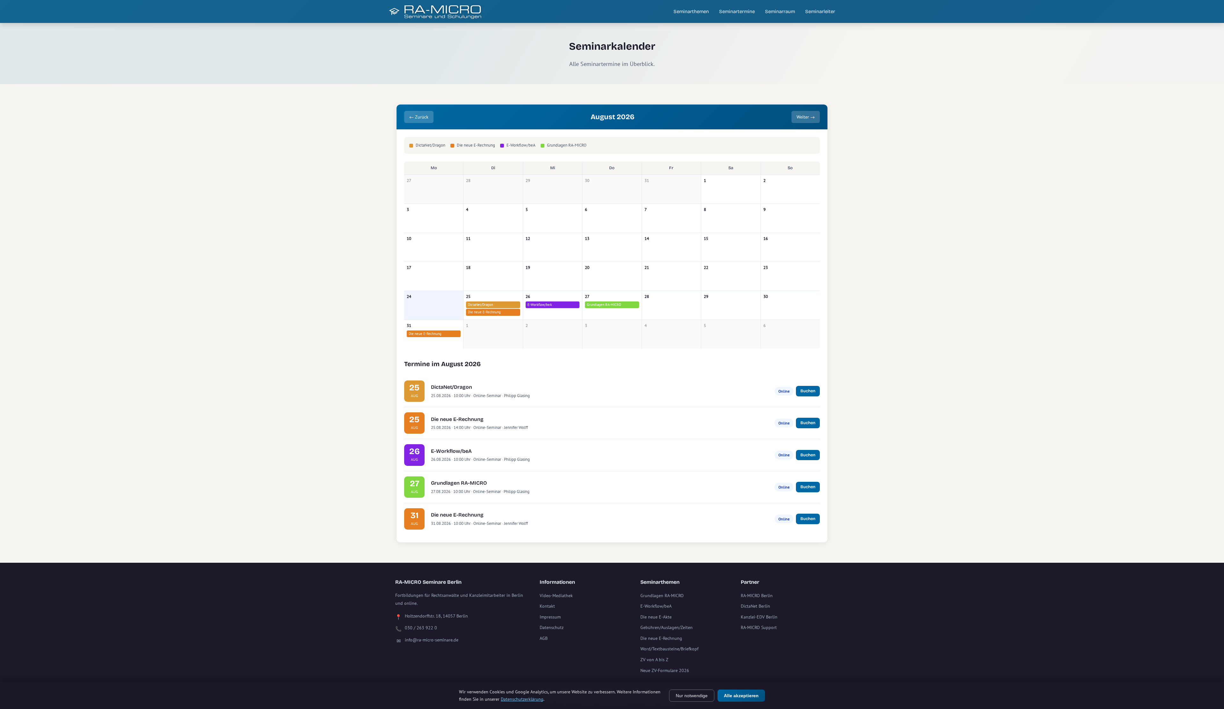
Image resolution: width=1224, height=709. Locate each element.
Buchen (807, 391)
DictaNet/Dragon (480, 304)
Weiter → (806, 117)
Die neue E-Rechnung (484, 312)
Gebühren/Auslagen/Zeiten (666, 627)
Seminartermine (737, 11)
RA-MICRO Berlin (757, 595)
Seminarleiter (820, 11)
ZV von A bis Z (654, 659)
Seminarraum (780, 11)
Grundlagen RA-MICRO (604, 304)
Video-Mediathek (556, 595)
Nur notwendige (692, 695)
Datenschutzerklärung (522, 699)
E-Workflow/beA (540, 304)
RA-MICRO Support (759, 627)
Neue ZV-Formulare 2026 (664, 670)
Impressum (550, 617)
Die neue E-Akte (656, 617)
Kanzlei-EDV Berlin (759, 617)
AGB (544, 638)
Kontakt (547, 606)
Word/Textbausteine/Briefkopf (669, 649)
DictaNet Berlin (755, 606)
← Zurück (418, 117)
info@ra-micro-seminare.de (431, 640)
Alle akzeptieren (741, 695)
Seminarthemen (691, 11)
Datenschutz (552, 627)
